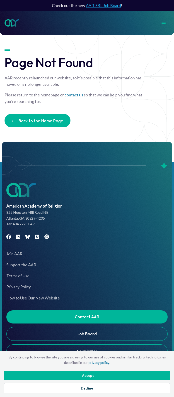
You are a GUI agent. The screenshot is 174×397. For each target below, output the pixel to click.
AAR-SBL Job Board (103, 5)
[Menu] (166, 23)
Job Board (87, 333)
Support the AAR (21, 264)
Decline (87, 388)
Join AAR (14, 253)
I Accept (87, 375)
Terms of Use (17, 275)
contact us (74, 94)
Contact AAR (87, 316)
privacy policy (99, 362)
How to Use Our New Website (33, 297)
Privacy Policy (18, 286)
